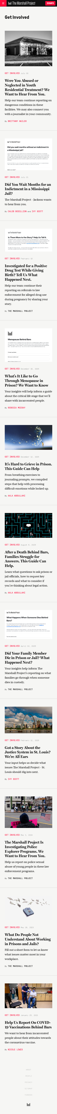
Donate (50, 3)
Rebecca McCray (16, 407)
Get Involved (12, 73)
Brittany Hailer (17, 121)
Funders (28, 1094)
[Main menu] (3, 3)
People (28, 1076)
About (28, 1069)
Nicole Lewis (15, 1049)
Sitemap (28, 1088)
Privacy (28, 1082)
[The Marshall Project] (21, 3)
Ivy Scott (37, 211)
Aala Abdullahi (16, 495)
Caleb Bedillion (17, 211)
